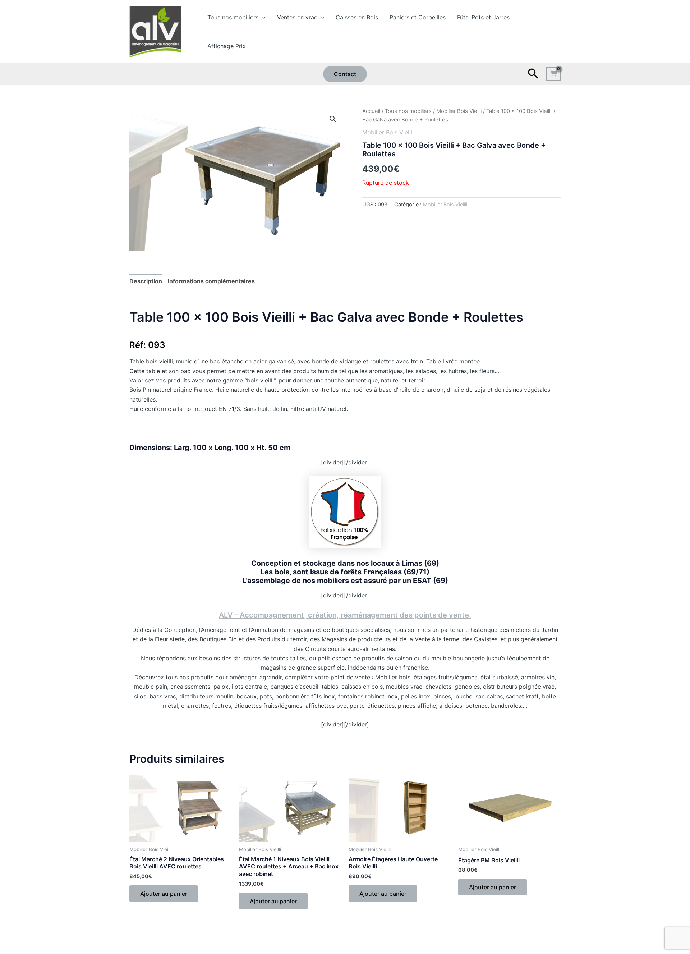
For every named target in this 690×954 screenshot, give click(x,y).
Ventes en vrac (297, 17)
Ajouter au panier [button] (163, 893)
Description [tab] (145, 281)
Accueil (371, 111)
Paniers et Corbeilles (418, 17)
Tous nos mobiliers (232, 17)
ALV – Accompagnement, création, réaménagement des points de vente (344, 615)
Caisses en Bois (357, 17)
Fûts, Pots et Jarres (483, 17)
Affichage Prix (226, 46)
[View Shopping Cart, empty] (553, 74)
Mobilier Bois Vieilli (459, 111)
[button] (262, 17)
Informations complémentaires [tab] (211, 281)
